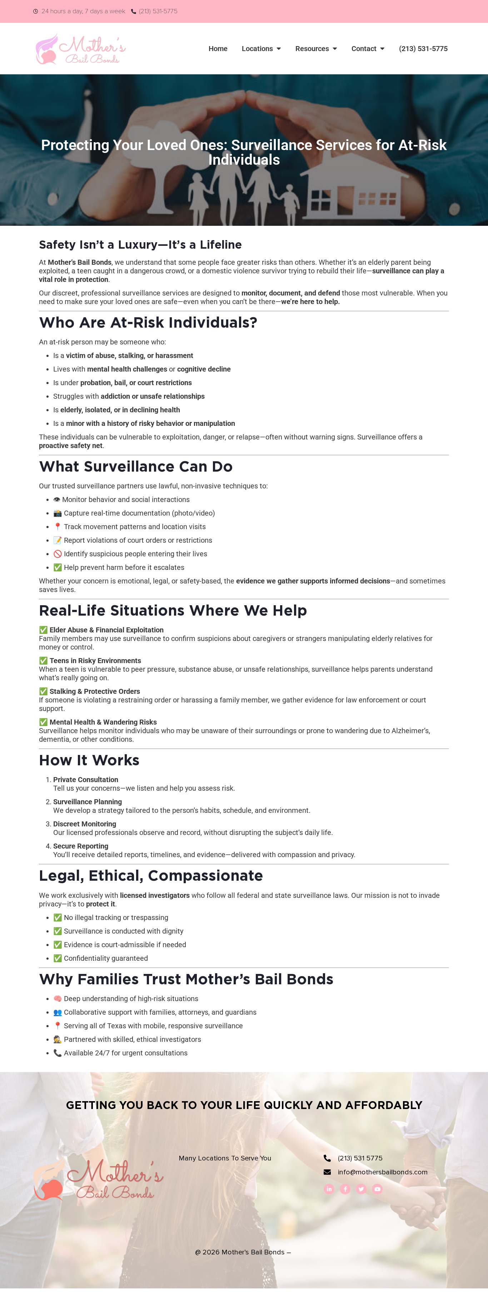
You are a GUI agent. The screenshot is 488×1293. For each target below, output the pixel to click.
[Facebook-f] (345, 1189)
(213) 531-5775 (423, 48)
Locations (257, 48)
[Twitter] (361, 1189)
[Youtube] (377, 1189)
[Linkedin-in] (329, 1189)
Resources (312, 48)
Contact (364, 48)
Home (218, 48)
